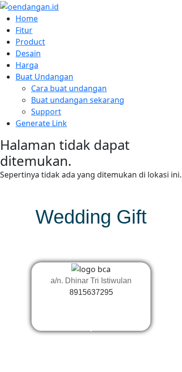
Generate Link (41, 123)
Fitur (24, 30)
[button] (91, 315)
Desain (28, 53)
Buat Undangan (44, 76)
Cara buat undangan (69, 88)
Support (46, 111)
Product (30, 41)
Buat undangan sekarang (77, 100)
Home (27, 18)
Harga (27, 65)
